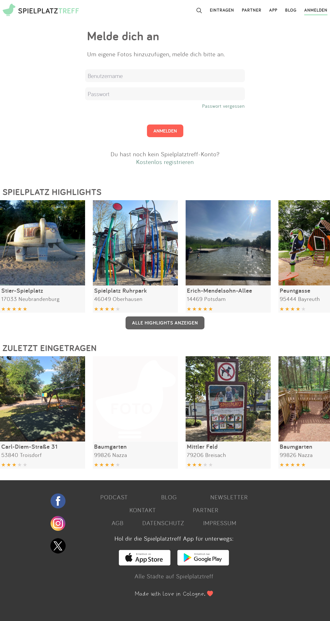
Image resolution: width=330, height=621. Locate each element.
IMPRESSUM (219, 523)
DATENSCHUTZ (163, 523)
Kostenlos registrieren (165, 162)
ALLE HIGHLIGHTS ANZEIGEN (165, 322)
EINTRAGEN (222, 10)
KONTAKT (142, 510)
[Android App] (203, 563)
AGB (117, 523)
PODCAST (114, 497)
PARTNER (251, 10)
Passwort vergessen (223, 106)
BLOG (290, 10)
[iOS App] (144, 563)
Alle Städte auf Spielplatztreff (174, 576)
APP (273, 10)
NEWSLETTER (229, 497)
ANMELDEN (315, 10)
